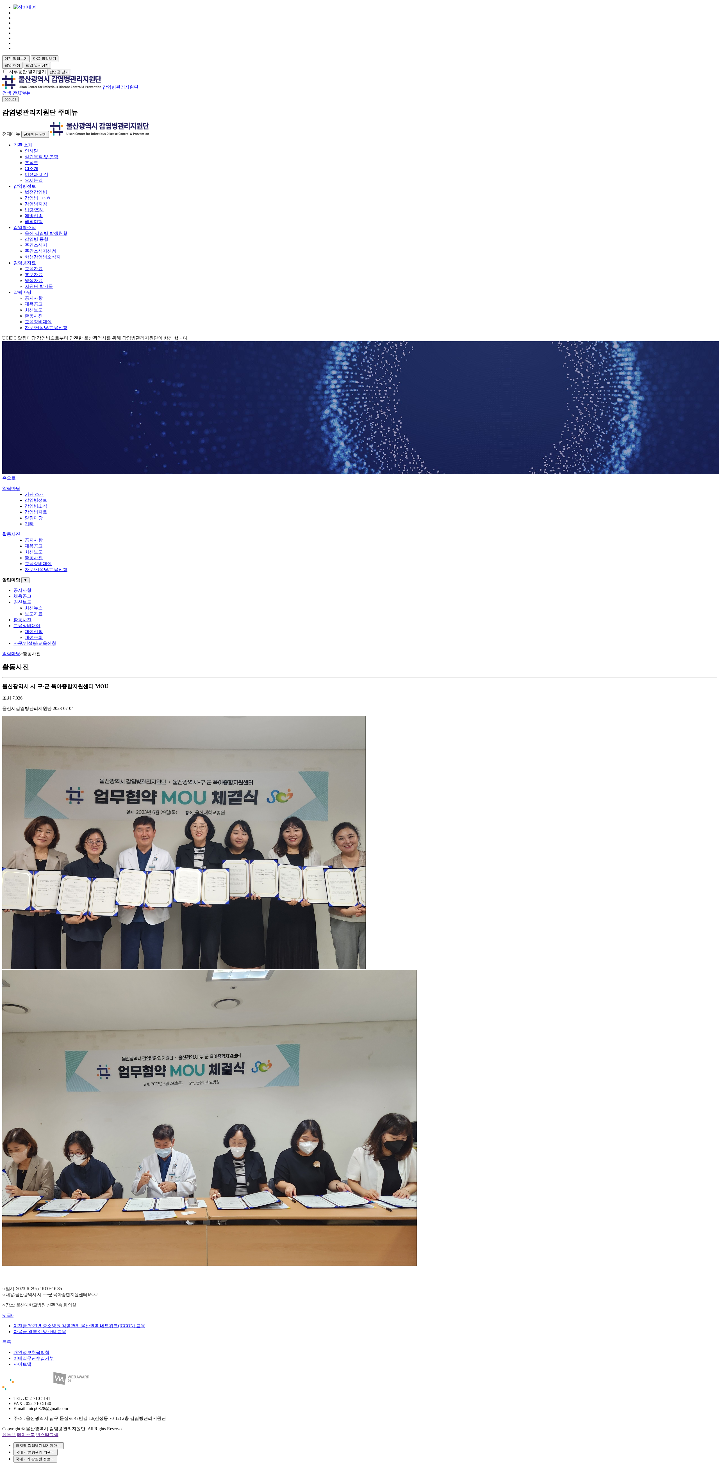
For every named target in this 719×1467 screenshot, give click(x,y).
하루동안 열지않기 (27, 71)
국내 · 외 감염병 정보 (33, 1459)
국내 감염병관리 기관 (33, 1452)
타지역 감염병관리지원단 (36, 1445)
